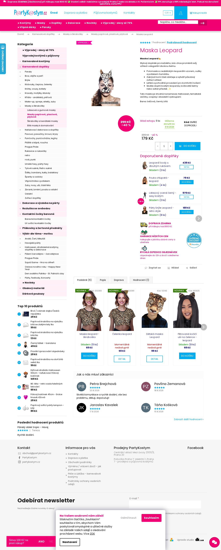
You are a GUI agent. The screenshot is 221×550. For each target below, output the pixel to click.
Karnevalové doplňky (35, 66)
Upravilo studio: (186, 539)
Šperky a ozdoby (34, 176)
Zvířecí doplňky (33, 198)
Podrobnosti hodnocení (182, 42)
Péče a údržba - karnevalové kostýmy (84, 475)
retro (27, 155)
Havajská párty (33, 243)
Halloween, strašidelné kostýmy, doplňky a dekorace (42, 248)
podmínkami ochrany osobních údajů (181, 513)
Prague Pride (31, 146)
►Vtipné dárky (27, 27)
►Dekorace (73, 23)
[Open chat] (214, 542)
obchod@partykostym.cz (36, 453)
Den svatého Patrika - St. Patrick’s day (44, 273)
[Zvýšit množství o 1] (170, 146)
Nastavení (69, 542)
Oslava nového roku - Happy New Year (42, 268)
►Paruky (45, 27)
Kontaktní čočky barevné (38, 214)
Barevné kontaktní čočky (38, 219)
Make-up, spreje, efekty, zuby (40, 101)
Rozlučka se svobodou (36, 208)
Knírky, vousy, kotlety (35, 88)
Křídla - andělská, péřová (38, 97)
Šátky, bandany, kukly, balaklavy (41, 172)
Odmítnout (128, 518)
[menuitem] (54, 12)
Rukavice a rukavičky (35, 151)
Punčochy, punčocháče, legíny (41, 138)
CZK (167, 12)
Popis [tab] (103, 280)
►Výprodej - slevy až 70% (116, 23)
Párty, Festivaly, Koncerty (37, 277)
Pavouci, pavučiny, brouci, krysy (41, 134)
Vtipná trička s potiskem (37, 181)
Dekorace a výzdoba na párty (41, 203)
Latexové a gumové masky (41, 110)
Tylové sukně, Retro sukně (38, 168)
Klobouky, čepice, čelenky (38, 84)
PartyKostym (29, 457)
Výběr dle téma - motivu (37, 233)
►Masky (40, 23)
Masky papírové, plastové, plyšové (42, 115)
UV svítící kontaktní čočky (38, 223)
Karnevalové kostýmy (36, 61)
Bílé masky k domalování (40, 125)
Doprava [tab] (119, 280)
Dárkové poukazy (33, 293)
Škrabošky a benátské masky (42, 121)
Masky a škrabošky (34, 105)
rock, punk (30, 159)
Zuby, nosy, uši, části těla (38, 185)
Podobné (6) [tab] (84, 280)
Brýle (27, 80)
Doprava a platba (78, 458)
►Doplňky (55, 23)
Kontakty (73, 454)
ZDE (92, 534)
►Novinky (90, 23)
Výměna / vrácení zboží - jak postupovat (84, 468)
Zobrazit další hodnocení (188, 419)
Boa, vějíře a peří (34, 76)
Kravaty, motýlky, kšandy (37, 93)
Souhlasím (151, 518)
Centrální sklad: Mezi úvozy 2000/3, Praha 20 (134, 453)
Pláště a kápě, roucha (36, 142)
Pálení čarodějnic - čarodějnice (42, 253)
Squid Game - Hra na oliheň (39, 262)
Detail (186, 167)
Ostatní (29, 193)
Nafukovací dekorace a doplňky (42, 129)
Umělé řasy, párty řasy (36, 164)
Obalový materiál (33, 288)
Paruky (28, 71)
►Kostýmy (24, 23)
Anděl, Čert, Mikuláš (35, 238)
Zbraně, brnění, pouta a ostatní (41, 189)
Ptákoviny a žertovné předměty (42, 228)
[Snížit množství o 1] (157, 146)
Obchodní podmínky (80, 462)
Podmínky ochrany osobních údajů (84, 482)
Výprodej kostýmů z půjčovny (40, 55)
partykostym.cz (31, 462)
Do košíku (190, 146)
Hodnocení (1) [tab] (141, 280)
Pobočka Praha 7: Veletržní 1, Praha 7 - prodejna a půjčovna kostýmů (134, 460)
